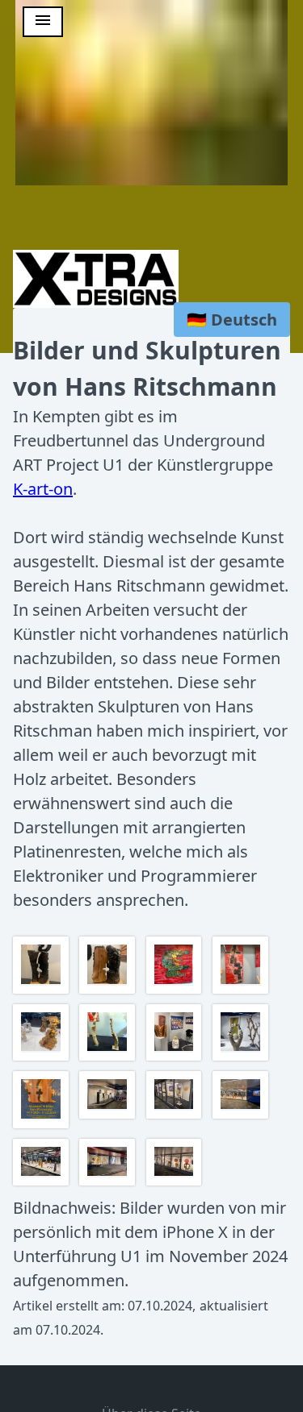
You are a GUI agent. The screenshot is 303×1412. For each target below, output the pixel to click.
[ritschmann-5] (109, 1058)
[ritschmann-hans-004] (43, 1183)
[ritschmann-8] (43, 1126)
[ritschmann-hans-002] (176, 1117)
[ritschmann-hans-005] (109, 1183)
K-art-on (43, 489)
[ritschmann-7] (242, 1058)
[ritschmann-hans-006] (176, 1183)
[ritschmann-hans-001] (109, 1117)
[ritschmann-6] (176, 1058)
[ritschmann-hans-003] (242, 1117)
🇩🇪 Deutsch (232, 319)
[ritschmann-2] (176, 992)
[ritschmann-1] (109, 992)
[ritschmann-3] (242, 992)
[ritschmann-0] (43, 992)
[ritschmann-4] (43, 1058)
